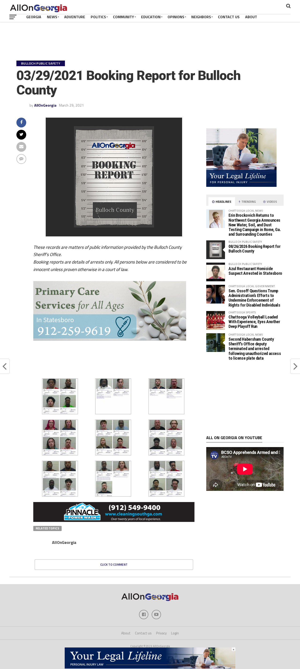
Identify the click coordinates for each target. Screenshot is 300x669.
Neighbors (201, 17)
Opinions (176, 17)
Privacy (161, 633)
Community (123, 17)
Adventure (74, 17)
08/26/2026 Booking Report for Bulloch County (254, 248)
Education (151, 17)
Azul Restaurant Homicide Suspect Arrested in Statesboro (255, 271)
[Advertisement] (245, 398)
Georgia (33, 17)
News (52, 17)
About (251, 17)
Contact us (143, 633)
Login (175, 633)
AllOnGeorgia (45, 105)
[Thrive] (107, 339)
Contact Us (229, 17)
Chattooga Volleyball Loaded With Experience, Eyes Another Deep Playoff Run (254, 322)
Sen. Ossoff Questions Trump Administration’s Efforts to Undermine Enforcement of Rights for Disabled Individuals (254, 297)
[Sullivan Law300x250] (241, 185)
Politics (98, 17)
